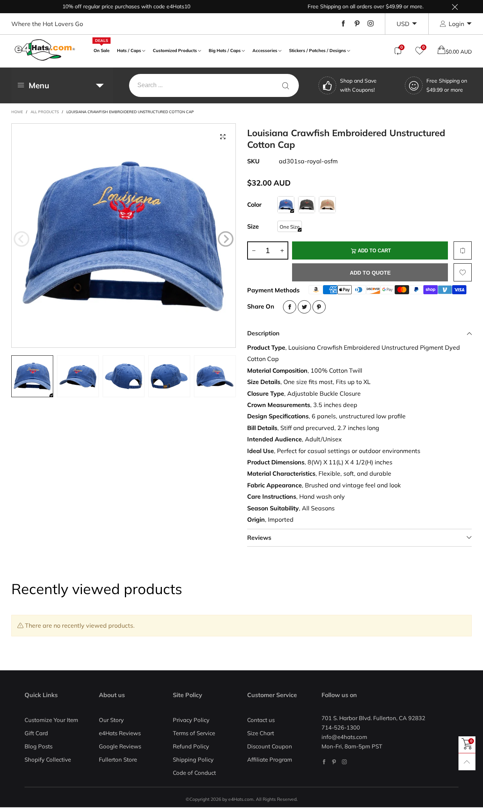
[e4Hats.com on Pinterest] (334, 761)
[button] (21, 239)
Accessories (264, 50)
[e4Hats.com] (44, 50)
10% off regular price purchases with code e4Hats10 (114, 6)
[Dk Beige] (327, 204)
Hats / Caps (129, 50)
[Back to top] (466, 761)
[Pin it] (319, 306)
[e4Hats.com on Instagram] (344, 761)
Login (456, 24)
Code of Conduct (194, 772)
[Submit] (285, 85)
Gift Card (36, 733)
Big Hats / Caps (225, 50)
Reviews (259, 537)
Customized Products (175, 50)
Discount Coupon (269, 746)
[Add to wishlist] (463, 272)
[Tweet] (304, 306)
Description (263, 333)
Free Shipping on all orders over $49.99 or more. (353, 6)
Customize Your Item (51, 720)
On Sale (101, 49)
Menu (39, 85)
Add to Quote (370, 273)
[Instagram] (370, 24)
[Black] (306, 204)
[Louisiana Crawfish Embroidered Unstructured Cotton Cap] (123, 235)
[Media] (222, 136)
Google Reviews (120, 746)
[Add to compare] (463, 250)
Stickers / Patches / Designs (317, 50)
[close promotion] (454, 6)
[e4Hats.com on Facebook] (324, 761)
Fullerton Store (118, 759)
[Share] (289, 306)
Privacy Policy (191, 720)
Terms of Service (194, 733)
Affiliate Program (269, 759)
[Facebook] (343, 24)
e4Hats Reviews (120, 733)
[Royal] (285, 204)
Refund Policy (191, 746)
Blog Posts (38, 746)
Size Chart (260, 733)
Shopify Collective (48, 759)
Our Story (111, 720)
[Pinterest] (357, 24)
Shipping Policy (193, 759)
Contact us (261, 720)
